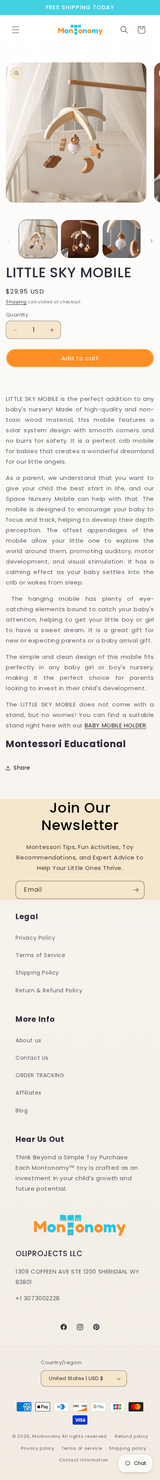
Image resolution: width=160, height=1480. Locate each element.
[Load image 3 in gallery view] (122, 239)
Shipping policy (127, 1448)
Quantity (17, 314)
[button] (15, 29)
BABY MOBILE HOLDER (115, 725)
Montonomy (46, 1436)
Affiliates (29, 1093)
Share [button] (22, 768)
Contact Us (32, 1058)
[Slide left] (8, 240)
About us (29, 1040)
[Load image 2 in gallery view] (80, 239)
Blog (22, 1110)
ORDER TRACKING (40, 1075)
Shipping (16, 302)
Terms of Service (41, 955)
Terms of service (81, 1448)
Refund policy (131, 1436)
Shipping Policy (37, 972)
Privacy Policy (35, 938)
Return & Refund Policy (49, 990)
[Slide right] (151, 240)
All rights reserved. (85, 1436)
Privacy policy (37, 1448)
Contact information (83, 1460)
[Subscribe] (135, 890)
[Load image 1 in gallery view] (38, 239)
